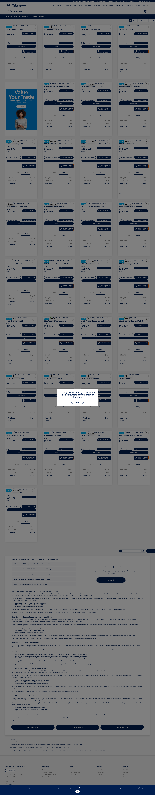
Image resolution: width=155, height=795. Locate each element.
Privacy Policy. (139, 788)
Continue (77, 402)
